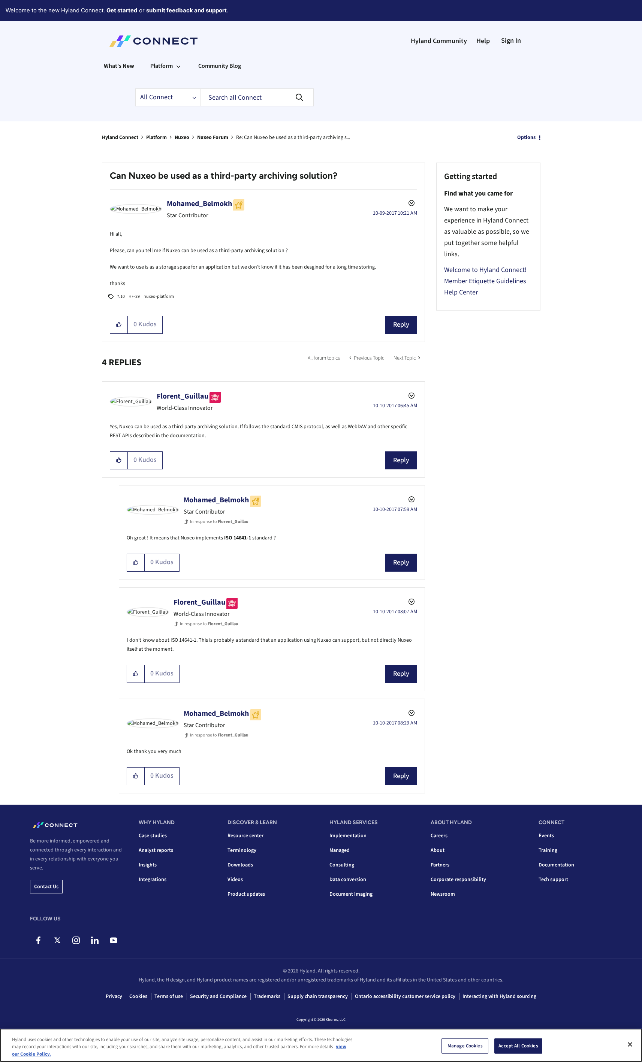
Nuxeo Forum (212, 137)
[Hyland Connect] (153, 41)
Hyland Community (439, 41)
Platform (156, 137)
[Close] (630, 1044)
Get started (122, 10)
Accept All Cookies (518, 1045)
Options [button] (526, 137)
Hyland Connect (120, 137)
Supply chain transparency (317, 996)
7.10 (121, 296)
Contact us (46, 886)
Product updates (246, 894)
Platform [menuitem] (161, 66)
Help (483, 41)
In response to (219, 521)
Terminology (241, 850)
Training (548, 850)
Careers (439, 835)
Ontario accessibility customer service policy (405, 996)
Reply (401, 324)
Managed (339, 850)
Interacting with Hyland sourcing (499, 996)
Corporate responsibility (458, 879)
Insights (148, 865)
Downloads (240, 865)
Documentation (556, 865)
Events (546, 835)
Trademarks (267, 996)
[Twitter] (57, 940)
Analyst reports (156, 850)
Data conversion (347, 879)
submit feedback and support (186, 10)
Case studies (153, 835)
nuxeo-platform (159, 296)
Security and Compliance (218, 996)
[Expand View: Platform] (178, 66)
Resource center (245, 835)
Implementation (348, 835)
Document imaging (351, 894)
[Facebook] (38, 940)
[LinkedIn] (94, 940)
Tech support (553, 879)
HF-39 (134, 296)
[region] (321, 1045)
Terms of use (168, 996)
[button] (119, 324)
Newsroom (443, 894)
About (437, 850)
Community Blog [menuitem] (219, 66)
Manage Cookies (465, 1045)
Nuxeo (182, 137)
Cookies (138, 996)
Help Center (461, 292)
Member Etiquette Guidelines (485, 281)
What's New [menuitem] (119, 66)
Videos (235, 879)
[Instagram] (75, 940)
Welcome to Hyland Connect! (485, 270)
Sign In (511, 40)
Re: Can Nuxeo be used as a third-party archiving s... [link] (293, 137)
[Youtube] (113, 940)
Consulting (341, 865)
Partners (440, 865)
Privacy (114, 996)
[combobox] (257, 97)
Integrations (152, 879)
